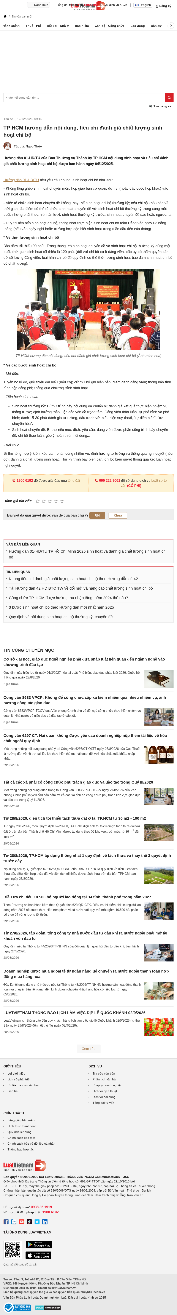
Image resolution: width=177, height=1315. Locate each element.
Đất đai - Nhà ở (58, 25)
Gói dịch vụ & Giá (115, 4)
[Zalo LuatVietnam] (13, 1222)
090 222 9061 (109, 480)
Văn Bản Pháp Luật (16, 1297)
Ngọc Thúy (34, 146)
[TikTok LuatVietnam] (29, 1222)
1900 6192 (25, 480)
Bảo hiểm (82, 25)
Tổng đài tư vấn (103, 1102)
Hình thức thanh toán (22, 1126)
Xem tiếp (88, 1049)
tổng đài (74, 480)
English (146, 4)
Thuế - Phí (33, 25)
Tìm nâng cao (163, 106)
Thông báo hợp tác (21, 1149)
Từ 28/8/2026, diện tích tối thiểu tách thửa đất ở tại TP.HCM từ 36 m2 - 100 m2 (74, 818)
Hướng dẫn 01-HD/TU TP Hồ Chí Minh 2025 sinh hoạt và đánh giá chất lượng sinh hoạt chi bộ (87, 554)
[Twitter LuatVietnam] (37, 1222)
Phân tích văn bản (105, 1079)
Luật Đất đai (69, 1297)
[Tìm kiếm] (169, 97)
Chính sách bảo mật (21, 1137)
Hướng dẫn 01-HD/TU (21, 180)
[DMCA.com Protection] (48, 1309)
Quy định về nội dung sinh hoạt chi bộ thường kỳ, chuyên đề (61, 617)
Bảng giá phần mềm (21, 1120)
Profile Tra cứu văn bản (24, 1085)
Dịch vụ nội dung (104, 1097)
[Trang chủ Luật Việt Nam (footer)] (88, 1165)
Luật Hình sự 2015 (93, 1297)
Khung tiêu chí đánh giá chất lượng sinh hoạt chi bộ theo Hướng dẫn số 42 (73, 579)
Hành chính (11, 25)
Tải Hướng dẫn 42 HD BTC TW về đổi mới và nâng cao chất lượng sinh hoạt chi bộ (81, 588)
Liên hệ (13, 1091)
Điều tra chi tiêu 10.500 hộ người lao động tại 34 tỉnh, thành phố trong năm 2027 (77, 897)
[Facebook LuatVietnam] (6, 1222)
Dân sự (156, 25)
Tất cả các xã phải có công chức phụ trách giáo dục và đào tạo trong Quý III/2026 (78, 782)
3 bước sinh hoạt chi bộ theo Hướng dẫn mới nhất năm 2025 (61, 607)
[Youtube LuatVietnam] (21, 1222)
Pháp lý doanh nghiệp (107, 1085)
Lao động (138, 25)
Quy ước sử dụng (20, 1132)
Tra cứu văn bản (104, 1073)
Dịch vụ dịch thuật (105, 1091)
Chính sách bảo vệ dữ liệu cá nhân (31, 1143)
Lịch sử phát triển (19, 1079)
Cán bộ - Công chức (110, 25)
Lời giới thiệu (16, 1073)
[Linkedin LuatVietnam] (44, 1222)
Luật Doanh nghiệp (46, 1297)
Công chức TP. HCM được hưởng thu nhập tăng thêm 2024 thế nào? (68, 598)
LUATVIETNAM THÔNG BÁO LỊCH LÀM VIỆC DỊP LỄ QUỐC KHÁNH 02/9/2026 (74, 1013)
